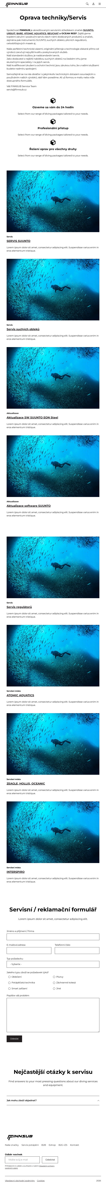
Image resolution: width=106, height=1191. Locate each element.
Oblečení (17, 977)
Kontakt (74, 1145)
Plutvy (59, 977)
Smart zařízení (19, 988)
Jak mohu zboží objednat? (22, 1100)
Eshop (52, 1145)
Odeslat (14, 1038)
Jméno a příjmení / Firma (20, 931)
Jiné (58, 988)
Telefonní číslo (62, 945)
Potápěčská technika (23, 982)
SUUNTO (88, 30)
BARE (19, 33)
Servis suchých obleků (23, 329)
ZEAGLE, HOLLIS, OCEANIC (26, 783)
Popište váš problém (18, 995)
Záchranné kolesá (66, 982)
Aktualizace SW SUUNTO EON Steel (32, 417)
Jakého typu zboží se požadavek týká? (28, 972)
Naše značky (12, 1145)
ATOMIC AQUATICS (35, 33)
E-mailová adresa (16, 945)
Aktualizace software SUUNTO (29, 505)
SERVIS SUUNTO (18, 241)
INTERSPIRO (16, 871)
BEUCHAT (53, 33)
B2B (43, 1145)
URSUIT (11, 33)
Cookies (41, 1180)
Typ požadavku (15, 958)
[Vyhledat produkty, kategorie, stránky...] (87, 4)
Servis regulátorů (19, 607)
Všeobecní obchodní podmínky (20, 1180)
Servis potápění (30, 1145)
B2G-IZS (63, 1145)
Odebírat (50, 1159)
